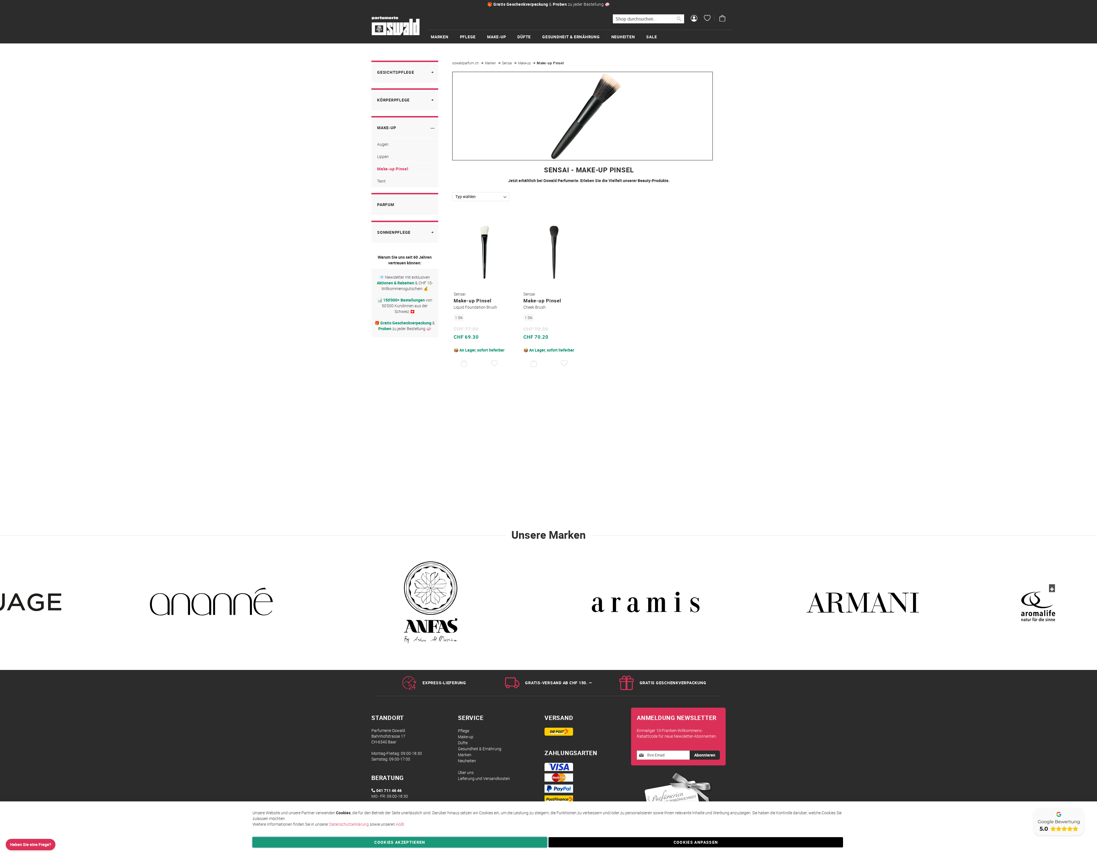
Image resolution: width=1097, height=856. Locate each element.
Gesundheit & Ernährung (479, 748)
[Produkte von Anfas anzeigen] (428, 605)
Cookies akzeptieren (399, 842)
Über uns (466, 772)
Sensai (507, 63)
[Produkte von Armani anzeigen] (863, 605)
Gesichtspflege (395, 72)
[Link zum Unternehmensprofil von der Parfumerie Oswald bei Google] (1058, 836)
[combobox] (648, 18)
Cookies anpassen (696, 842)
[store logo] (395, 26)
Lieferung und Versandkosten (484, 778)
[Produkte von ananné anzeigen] (211, 605)
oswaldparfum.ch (466, 63)
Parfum (385, 204)
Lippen (383, 156)
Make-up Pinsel (393, 168)
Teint (381, 181)
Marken (491, 63)
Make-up (525, 63)
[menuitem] (445, 36)
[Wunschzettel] (707, 18)
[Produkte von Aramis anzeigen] (645, 605)
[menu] (580, 36)
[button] (494, 363)
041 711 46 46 (389, 790)
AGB (400, 824)
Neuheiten (467, 760)
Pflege (463, 730)
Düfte (463, 742)
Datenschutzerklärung (349, 824)
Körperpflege (393, 100)
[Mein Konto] (694, 18)
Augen (383, 144)
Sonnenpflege (394, 232)
